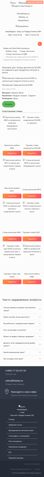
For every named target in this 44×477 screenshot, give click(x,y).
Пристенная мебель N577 (12, 189)
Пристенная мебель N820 (12, 146)
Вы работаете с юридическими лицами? (19, 323)
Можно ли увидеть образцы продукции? (19, 336)
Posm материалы (15, 441)
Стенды (11, 419)
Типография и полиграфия (19, 436)
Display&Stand (23, 20)
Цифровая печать (15, 425)
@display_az (23, 17)
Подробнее (12, 153)
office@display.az (23, 14)
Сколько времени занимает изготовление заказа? (19, 309)
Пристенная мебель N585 (32, 275)
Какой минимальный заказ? (14, 352)
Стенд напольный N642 (12, 232)
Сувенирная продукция (18, 447)
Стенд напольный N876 (32, 189)
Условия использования (32, 464)
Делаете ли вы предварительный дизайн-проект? (20, 344)
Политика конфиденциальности (20, 469)
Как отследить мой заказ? (13, 359)
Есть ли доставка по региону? (15, 330)
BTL (10, 452)
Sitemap (37, 469)
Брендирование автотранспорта (21, 430)
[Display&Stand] (22, 26)
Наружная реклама (16, 458)
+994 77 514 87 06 (32, 35)
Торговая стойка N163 (31, 232)
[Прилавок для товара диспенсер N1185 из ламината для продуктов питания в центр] (22, 79)
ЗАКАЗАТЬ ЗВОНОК (34, 2)
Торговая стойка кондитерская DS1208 (31, 146)
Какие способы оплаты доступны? (17, 317)
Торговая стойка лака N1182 (12, 275)
